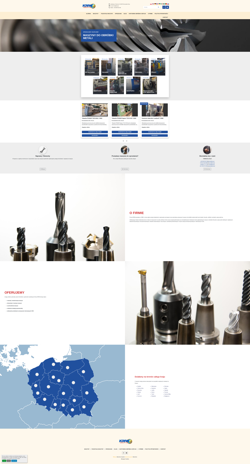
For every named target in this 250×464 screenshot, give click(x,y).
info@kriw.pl (212, 164)
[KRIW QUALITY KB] (125, 441)
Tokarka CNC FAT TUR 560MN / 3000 (153, 118)
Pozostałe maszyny (107, 13)
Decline (8, 460)
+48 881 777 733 (204, 164)
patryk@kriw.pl (211, 166)
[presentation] (123, 141)
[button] (96, 14)
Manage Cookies (125, 459)
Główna (88, 13)
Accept (4, 460)
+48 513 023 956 (204, 162)
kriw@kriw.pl (211, 161)
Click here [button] (125, 169)
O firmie (150, 13)
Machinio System (121, 456)
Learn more (14, 460)
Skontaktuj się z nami (94, 131)
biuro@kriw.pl (211, 162)
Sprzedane (118, 13)
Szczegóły (95, 135)
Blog (125, 13)
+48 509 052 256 (117, 7)
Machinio (135, 456)
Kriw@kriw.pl (116, 5)
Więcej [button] (43, 169)
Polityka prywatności (161, 13)
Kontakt (165, 17)
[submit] (158, 7)
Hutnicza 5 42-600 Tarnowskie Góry (122, 4)
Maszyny (95, 13)
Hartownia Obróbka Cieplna (137, 13)
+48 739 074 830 (203, 166)
